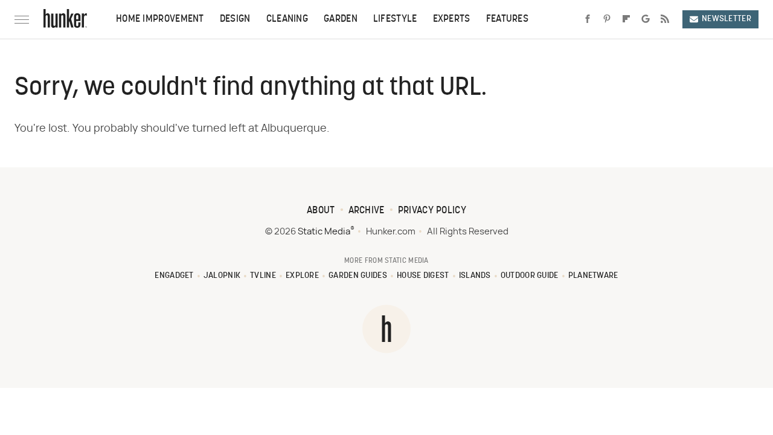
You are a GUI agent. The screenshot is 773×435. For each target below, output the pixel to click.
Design (235, 19)
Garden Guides (358, 275)
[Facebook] (587, 19)
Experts (451, 19)
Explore (302, 275)
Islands (475, 275)
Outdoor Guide (530, 275)
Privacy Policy (432, 211)
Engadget (174, 275)
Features (507, 19)
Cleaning (287, 19)
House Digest (423, 275)
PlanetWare (593, 275)
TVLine (263, 275)
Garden (341, 19)
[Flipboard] (626, 19)
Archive (366, 211)
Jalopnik (222, 275)
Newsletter (726, 19)
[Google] (645, 19)
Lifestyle (395, 19)
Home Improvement (160, 19)
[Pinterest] (607, 19)
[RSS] (665, 19)
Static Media (324, 231)
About (321, 211)
